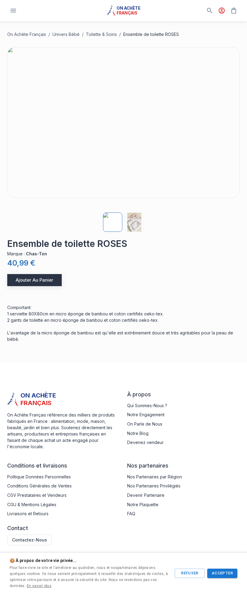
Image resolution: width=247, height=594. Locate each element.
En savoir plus (39, 586)
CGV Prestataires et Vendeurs (37, 495)
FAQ (131, 513)
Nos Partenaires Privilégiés (153, 485)
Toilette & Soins (101, 34)
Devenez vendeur (145, 442)
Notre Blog (138, 433)
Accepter (222, 573)
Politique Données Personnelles (39, 476)
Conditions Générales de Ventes (39, 485)
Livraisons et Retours (27, 513)
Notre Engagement (145, 414)
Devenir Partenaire (145, 495)
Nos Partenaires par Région (154, 476)
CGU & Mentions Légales (31, 504)
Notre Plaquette (142, 504)
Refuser (190, 573)
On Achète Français (26, 34)
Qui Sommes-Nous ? (147, 405)
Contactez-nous (29, 539)
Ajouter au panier (34, 280)
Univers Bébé (66, 34)
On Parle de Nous (144, 423)
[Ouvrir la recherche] (210, 11)
